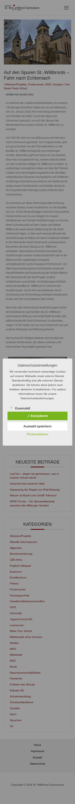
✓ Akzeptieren (37, 415)
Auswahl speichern (37, 426)
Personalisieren (37, 434)
